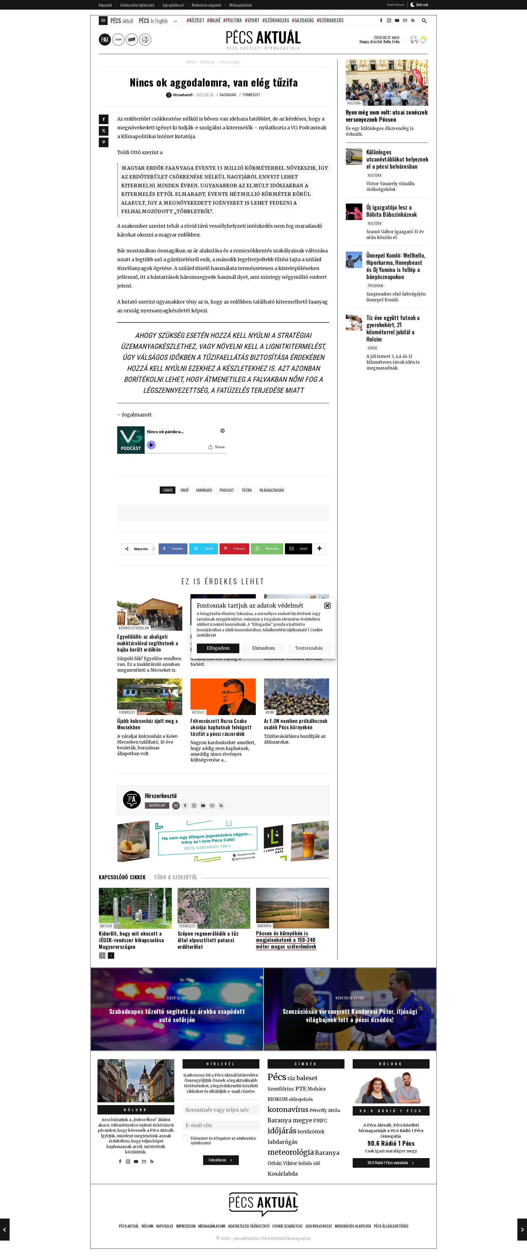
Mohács (316, 1089)
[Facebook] (103, 119)
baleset (307, 1078)
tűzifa (247, 490)
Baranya (264, 925)
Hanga (364, 41)
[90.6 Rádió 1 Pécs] (391, 1102)
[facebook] (381, 20)
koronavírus (288, 1109)
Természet (251, 94)
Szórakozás (277, 20)
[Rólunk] (135, 1080)
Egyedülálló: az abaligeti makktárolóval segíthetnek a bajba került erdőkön (147, 643)
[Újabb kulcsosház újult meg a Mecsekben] (149, 696)
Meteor (106, 926)
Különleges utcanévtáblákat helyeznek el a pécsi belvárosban (397, 159)
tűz (291, 1078)
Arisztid (376, 41)
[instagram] (389, 20)
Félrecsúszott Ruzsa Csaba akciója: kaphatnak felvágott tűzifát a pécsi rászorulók (220, 727)
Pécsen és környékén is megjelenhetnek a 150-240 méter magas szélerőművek (286, 940)
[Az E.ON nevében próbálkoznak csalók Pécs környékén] (296, 696)
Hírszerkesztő (161, 795)
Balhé (215, 20)
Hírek (372, 348)
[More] (319, 548)
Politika (234, 20)
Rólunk (136, 1109)
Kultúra (354, 103)
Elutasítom (263, 648)
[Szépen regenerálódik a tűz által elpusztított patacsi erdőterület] (214, 908)
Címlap (190, 62)
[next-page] (111, 955)
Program (375, 285)
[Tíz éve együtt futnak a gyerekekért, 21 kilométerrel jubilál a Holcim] (354, 322)
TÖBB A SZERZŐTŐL (176, 877)
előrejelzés (301, 1099)
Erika (395, 41)
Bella (387, 41)
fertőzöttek (311, 1132)
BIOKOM (278, 1099)
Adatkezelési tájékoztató (284, 629)
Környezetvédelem (134, 627)
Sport (253, 20)
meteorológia (291, 1152)
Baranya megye (290, 1120)
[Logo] (263, 1204)
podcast (227, 490)
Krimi (270, 712)
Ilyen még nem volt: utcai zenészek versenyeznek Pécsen (387, 115)
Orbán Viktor (282, 1163)
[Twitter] (103, 131)
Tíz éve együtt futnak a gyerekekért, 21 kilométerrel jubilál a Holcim (393, 328)
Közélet (196, 20)
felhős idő (309, 1163)
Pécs (277, 1077)
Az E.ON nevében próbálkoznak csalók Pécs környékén (296, 724)
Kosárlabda (283, 1173)
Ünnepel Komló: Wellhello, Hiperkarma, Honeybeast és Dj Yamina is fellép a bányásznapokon (395, 266)
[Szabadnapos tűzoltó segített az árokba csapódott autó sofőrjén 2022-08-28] (5, 1230)
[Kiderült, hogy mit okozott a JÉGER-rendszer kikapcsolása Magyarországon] (135, 908)
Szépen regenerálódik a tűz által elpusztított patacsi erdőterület (208, 940)
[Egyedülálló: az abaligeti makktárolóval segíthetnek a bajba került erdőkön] (149, 612)
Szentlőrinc (281, 1089)
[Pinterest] (103, 142)
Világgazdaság (271, 490)
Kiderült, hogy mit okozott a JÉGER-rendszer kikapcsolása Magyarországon (131, 940)
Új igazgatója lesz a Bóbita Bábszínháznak (391, 210)
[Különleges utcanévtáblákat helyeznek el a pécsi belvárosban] (354, 156)
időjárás (282, 1131)
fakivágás (204, 490)
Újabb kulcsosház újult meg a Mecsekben (147, 724)
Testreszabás (309, 648)
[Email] (176, 806)
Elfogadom (218, 648)
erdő (185, 490)
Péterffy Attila (325, 1110)
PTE (300, 1088)
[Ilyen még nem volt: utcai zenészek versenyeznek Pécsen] (387, 83)
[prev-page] (102, 955)
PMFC (320, 1121)
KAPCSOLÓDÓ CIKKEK (122, 877)
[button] (327, 605)
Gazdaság (304, 20)
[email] (405, 20)
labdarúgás (283, 1142)
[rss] (413, 20)
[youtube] (397, 20)
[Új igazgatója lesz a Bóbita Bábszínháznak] (354, 212)
